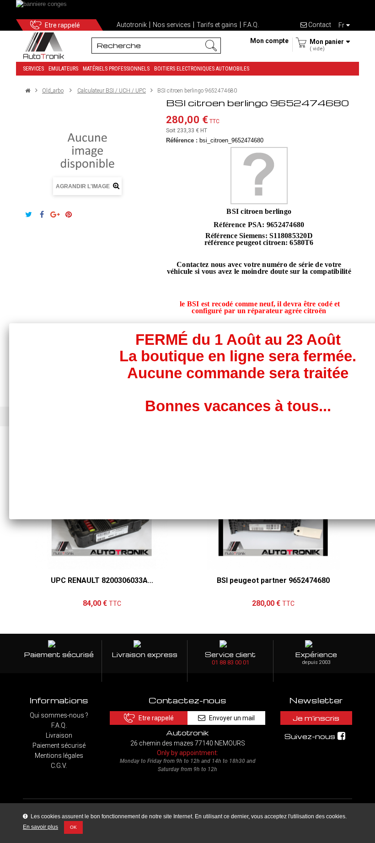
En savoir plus (40, 827)
